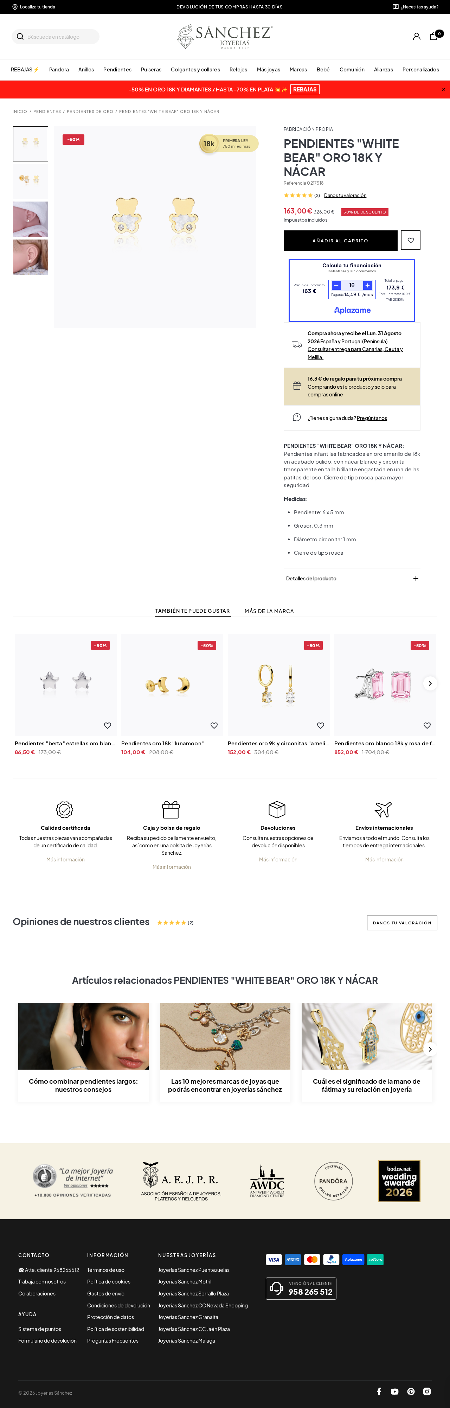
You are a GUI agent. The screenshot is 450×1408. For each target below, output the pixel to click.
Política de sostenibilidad (115, 1329)
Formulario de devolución (47, 1340)
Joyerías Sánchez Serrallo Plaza (193, 1293)
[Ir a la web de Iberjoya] (181, 1181)
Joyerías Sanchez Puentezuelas (194, 1270)
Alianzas (383, 69)
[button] (410, 240)
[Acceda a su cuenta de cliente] (416, 36)
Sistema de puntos (39, 1329)
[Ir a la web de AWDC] (267, 1181)
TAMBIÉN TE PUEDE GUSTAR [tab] (192, 611)
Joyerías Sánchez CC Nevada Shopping (203, 1305)
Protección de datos (110, 1317)
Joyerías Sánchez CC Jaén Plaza (194, 1329)
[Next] (430, 683)
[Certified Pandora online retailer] (334, 1181)
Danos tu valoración (345, 195)
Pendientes (117, 69)
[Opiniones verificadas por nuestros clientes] (73, 1181)
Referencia (295, 183)
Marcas (298, 69)
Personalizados (421, 69)
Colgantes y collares (195, 69)
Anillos (86, 69)
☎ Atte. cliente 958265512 (48, 1270)
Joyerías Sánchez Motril (184, 1281)
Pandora (59, 69)
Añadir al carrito (340, 240)
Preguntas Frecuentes (113, 1340)
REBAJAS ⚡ (25, 69)
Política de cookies (108, 1281)
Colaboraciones (37, 1293)
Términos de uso (105, 1270)
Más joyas (269, 69)
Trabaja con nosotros (42, 1281)
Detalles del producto (353, 578)
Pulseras (151, 69)
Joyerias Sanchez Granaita (188, 1317)
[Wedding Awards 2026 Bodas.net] (399, 1181)
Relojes (239, 69)
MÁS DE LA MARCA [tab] (269, 611)
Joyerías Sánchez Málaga (186, 1340)
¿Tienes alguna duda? (347, 418)
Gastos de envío (105, 1293)
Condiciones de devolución (118, 1305)
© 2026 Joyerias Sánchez (45, 1393)
